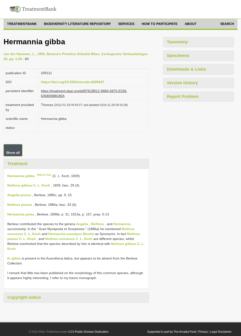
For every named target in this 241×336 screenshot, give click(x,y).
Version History (182, 83)
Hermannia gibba (21, 176)
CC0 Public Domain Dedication (88, 331)
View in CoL (44, 174)
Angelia (82, 224)
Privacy (203, 331)
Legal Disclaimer (221, 331)
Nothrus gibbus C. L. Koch (28, 185)
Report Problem (183, 96)
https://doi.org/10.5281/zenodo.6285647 (72, 82)
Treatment (17, 163)
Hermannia (122, 224)
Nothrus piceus (19, 204)
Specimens (178, 55)
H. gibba (14, 258)
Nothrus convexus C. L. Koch (68, 239)
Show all (13, 152)
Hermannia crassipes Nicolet (71, 234)
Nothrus (97, 224)
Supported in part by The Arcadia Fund (171, 331)
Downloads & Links (186, 69)
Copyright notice (24, 297)
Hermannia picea (20, 214)
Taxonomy (177, 42)
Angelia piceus (19, 195)
